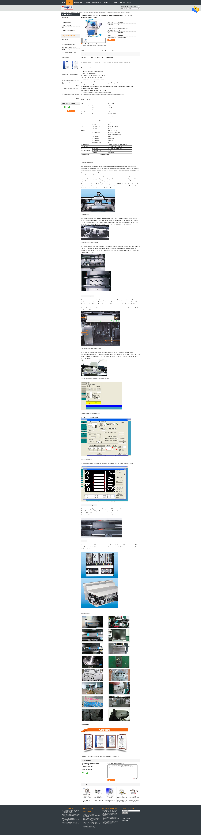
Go (138, 8)
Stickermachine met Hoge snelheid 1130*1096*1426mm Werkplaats (109, 811)
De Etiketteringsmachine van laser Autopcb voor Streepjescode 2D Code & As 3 (110, 818)
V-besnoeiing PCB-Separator (68, 44)
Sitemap (128, 818)
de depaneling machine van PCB (69, 47)
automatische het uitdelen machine (111, 756)
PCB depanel (65, 27)
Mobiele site (125, 820)
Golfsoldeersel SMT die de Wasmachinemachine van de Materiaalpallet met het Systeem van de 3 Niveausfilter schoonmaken (91, 828)
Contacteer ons (107, 2)
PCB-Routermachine (66, 22)
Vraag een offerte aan (119, 2)
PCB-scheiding (65, 42)
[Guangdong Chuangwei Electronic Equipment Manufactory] (67, 7)
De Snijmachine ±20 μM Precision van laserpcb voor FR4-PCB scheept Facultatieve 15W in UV (71, 811)
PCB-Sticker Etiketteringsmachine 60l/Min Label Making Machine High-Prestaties (110, 814)
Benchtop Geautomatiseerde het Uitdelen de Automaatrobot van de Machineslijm (134, 799)
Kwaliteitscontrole (96, 2)
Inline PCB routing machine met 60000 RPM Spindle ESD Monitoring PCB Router (71, 815)
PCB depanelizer (65, 39)
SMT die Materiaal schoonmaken (69, 52)
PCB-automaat (100, 756)
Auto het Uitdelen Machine (91, 756)
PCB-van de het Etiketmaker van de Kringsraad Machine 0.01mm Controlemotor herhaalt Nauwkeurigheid (110, 823)
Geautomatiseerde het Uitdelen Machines (79, 12)
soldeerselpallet (65, 57)
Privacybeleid (69, 834)
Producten (69, 2)
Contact (112, 39)
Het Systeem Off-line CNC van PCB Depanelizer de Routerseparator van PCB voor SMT (71, 823)
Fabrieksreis (87, 2)
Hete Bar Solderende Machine (68, 30)
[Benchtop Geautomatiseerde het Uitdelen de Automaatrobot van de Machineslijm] (133, 791)
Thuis (62, 12)
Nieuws (129, 2)
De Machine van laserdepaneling (69, 20)
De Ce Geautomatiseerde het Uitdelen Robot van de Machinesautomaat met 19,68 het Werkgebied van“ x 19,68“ (122, 800)
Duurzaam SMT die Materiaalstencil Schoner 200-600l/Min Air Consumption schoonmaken (91, 823)
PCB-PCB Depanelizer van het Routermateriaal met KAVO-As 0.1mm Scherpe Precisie (71, 819)
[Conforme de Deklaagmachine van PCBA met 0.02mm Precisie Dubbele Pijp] (98, 791)
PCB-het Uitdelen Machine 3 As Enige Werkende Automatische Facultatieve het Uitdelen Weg (87, 800)
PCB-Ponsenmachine (66, 49)
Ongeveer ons (78, 2)
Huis (63, 2)
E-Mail (123, 818)
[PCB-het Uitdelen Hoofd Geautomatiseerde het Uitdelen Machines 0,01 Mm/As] (110, 791)
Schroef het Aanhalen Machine (68, 33)
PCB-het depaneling (66, 25)
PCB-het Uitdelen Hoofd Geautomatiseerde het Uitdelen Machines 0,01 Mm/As (110, 799)
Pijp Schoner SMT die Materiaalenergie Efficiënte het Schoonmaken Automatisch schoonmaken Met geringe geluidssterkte (91, 815)
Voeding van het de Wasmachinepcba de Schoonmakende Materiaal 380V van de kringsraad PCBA (91, 819)
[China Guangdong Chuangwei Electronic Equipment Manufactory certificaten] (66, 64)
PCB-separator (65, 17)
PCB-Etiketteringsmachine (67, 55)
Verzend (125, 812)
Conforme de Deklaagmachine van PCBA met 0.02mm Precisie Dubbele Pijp (98, 798)
